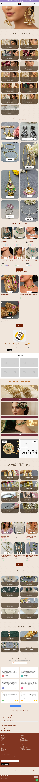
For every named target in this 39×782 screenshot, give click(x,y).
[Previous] (7, 1)
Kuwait (19, 770)
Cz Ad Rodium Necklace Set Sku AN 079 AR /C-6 (32, 261)
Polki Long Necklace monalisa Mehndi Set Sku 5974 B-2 (31, 535)
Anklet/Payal (10, 159)
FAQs (21, 737)
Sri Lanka (2, 772)
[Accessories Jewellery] (10, 131)
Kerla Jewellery (3, 749)
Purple (7, 265)
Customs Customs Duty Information (26, 749)
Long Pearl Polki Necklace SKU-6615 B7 (19, 535)
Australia (8, 770)
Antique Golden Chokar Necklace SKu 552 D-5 (28, 294)
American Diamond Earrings (29, 139)
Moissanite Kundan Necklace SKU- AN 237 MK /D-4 (19, 261)
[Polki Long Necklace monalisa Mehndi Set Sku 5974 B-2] (32, 528)
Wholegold (32, 540)
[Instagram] (3, 775)
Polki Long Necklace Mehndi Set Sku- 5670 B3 (19, 556)
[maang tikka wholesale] (29, 184)
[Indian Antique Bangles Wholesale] (29, 156)
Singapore (27, 770)
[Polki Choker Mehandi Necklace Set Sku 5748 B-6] (32, 233)
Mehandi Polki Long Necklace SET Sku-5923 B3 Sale (6, 535)
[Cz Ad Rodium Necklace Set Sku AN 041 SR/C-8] (7, 233)
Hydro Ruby (1, 245)
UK (4, 770)
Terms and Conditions (24, 740)
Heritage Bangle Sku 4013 (5, 294)
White (18, 265)
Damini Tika (29, 219)
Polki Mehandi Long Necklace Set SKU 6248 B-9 (6, 556)
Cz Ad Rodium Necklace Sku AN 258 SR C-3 (7, 261)
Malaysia (23, 770)
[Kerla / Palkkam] (10, 184)
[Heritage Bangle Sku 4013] (10, 284)
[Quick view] (8, 237)
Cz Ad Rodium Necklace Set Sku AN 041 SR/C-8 (7, 241)
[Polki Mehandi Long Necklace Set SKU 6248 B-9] (7, 548)
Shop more (19, 269)
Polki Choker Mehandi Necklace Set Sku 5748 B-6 (32, 241)
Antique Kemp (9, 196)
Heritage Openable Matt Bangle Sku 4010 (8, 320)
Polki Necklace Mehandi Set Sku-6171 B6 (19, 241)
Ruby (27, 245)
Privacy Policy (22, 738)
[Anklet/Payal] (10, 152)
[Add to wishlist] (7, 237)
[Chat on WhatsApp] (37, 780)
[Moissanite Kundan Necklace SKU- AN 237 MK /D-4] (19, 253)
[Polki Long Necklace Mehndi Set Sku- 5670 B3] (19, 548)
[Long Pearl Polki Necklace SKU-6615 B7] (19, 528)
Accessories (10, 138)
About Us (2, 738)
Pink (7, 245)
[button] (37, 4)
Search (2, 751)
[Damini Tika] (29, 211)
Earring (2, 748)
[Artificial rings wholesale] (10, 209)
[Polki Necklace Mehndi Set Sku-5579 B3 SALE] (32, 548)
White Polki (14, 560)
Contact (2, 739)
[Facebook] (1, 775)
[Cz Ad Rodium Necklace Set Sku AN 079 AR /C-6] (32, 253)
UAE (15, 770)
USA (1, 770)
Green (18, 245)
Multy (19, 245)
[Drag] (19, 448)
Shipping (21, 741)
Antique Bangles (29, 167)
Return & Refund (23, 739)
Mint (5, 245)
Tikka (29, 195)
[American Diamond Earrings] (29, 131)
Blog (1, 740)
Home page (3, 737)
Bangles (2, 747)
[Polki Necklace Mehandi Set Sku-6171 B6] (19, 233)
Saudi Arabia (32, 770)
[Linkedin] (5, 775)
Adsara (7, 778)
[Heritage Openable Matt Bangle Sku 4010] (10, 310)
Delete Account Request (24, 747)
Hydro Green (3, 245)
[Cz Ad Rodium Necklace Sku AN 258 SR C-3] (7, 253)
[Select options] (5, 237)
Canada (12, 770)
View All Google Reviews (16, 705)
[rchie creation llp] (19, 4)
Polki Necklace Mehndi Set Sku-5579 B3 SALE (32, 556)
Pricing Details (22, 748)
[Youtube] (7, 775)
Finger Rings (10, 216)
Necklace (2, 750)
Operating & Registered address (25, 746)
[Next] (31, 1)
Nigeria (37, 770)
